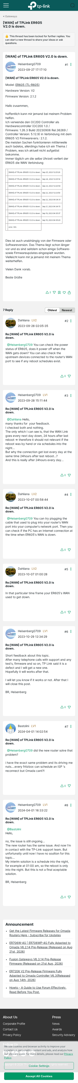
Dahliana (24, 320)
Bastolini (23, 726)
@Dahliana (14, 419)
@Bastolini (14, 829)
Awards (57, 1029)
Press (56, 1017)
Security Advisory (63, 1035)
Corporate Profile (14, 1023)
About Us (10, 1017)
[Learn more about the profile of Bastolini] (11, 728)
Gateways (11, 16)
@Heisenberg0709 (20, 344)
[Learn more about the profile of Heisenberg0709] (11, 66)
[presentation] (10, 67)
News (55, 1023)
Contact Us (10, 1029)
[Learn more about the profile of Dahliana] (11, 322)
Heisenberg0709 (29, 64)
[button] (6, 5)
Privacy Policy (12, 1035)
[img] (59, 292)
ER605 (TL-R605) (27, 84)
